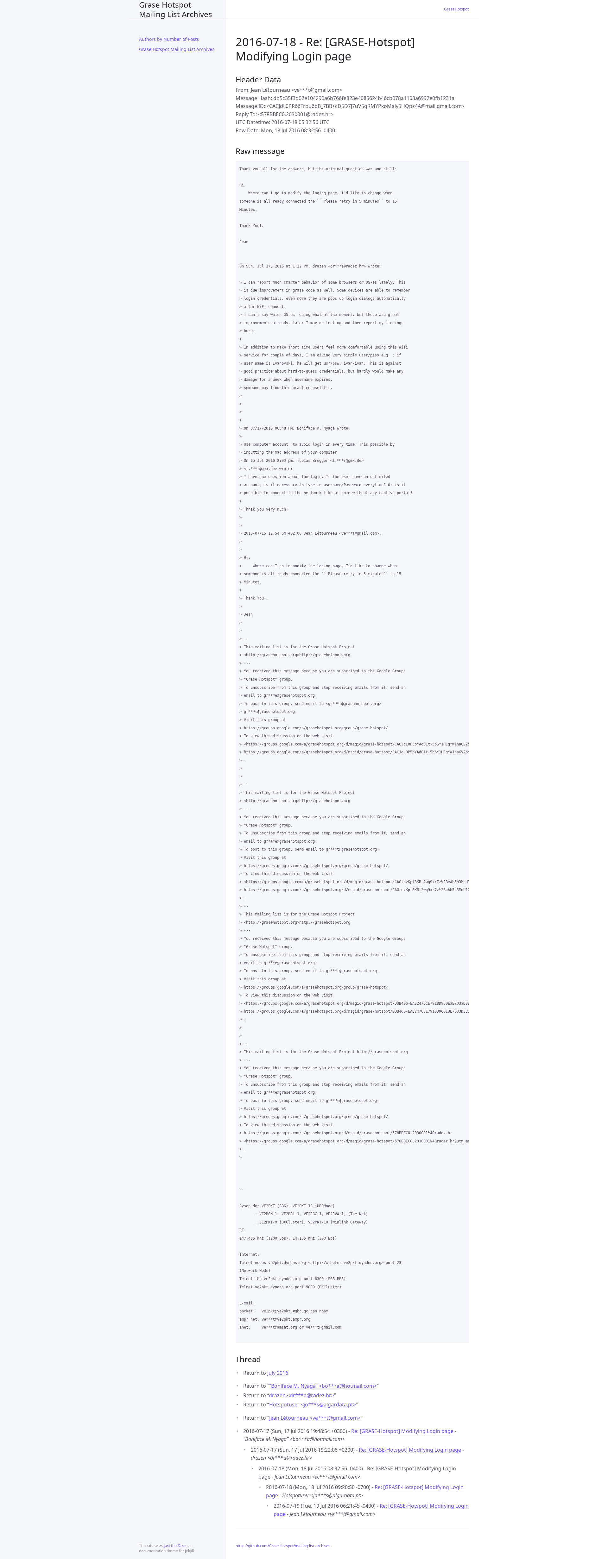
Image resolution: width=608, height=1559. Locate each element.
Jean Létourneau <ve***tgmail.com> (315, 1417)
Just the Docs (175, 1545)
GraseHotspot (456, 9)
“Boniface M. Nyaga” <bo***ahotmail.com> (323, 1385)
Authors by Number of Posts (169, 39)
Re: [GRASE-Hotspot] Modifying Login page (402, 1431)
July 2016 (277, 1372)
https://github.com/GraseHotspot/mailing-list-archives (283, 1546)
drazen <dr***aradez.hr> (301, 1395)
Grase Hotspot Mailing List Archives (175, 9)
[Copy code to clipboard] (461, 168)
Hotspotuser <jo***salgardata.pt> (312, 1404)
